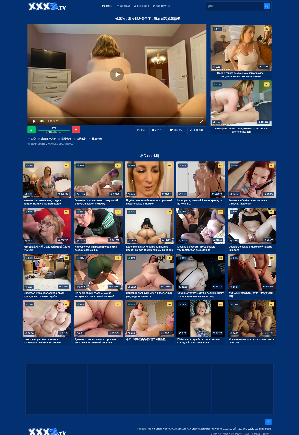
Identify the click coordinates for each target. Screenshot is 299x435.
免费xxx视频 (265, 428)
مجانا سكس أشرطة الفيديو (235, 428)
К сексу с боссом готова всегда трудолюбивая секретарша (196, 248)
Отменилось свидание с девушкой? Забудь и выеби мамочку (96, 202)
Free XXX (143, 6)
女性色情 (66, 138)
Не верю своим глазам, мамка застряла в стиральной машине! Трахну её (94, 295)
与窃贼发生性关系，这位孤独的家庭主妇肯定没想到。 (47, 248)
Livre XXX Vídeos (190, 428)
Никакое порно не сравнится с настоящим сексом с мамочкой (42, 341)
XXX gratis (163, 6)
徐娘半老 (97, 138)
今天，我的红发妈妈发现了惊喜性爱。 (147, 339)
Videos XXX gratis (172, 428)
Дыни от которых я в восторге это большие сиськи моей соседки (95, 341)
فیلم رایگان (253, 428)
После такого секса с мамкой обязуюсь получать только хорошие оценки (241, 75)
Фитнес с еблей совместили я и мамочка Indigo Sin (248, 202)
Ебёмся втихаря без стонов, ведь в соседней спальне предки (198, 341)
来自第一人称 (48, 138)
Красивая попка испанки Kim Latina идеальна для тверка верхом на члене (149, 248)
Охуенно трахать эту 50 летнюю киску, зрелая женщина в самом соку (200, 295)
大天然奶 (81, 138)
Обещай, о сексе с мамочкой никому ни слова (250, 248)
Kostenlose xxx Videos (210, 428)
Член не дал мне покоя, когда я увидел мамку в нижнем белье (42, 202)
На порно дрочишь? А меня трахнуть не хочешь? (199, 202)
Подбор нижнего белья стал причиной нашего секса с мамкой (149, 202)
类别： (109, 6)
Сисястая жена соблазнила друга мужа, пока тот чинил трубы (44, 295)
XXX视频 (125, 6)
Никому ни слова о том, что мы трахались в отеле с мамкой (241, 130)
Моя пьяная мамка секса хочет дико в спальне (251, 341)
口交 (33, 138)
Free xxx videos (154, 428)
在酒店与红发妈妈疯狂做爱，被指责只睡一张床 (252, 295)
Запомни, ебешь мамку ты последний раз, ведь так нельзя (149, 295)
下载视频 (198, 130)
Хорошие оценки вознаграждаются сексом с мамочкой (96, 248)
